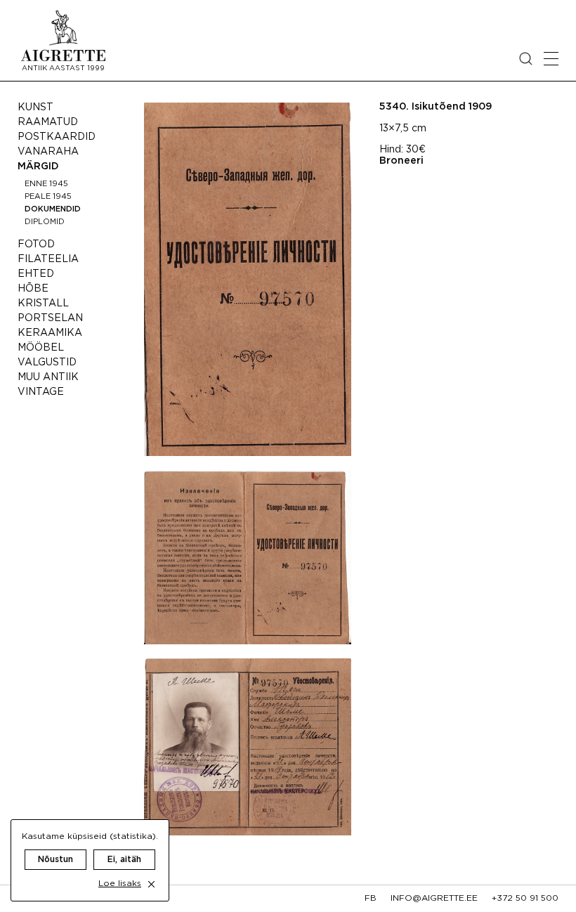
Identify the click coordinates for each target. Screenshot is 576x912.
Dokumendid (53, 209)
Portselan (50, 318)
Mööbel (41, 348)
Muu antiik (48, 377)
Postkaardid (57, 137)
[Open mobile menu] (551, 58)
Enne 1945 (46, 184)
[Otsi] (526, 59)
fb (371, 898)
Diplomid (45, 222)
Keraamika (50, 333)
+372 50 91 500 (525, 898)
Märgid (38, 166)
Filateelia (48, 259)
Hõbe (33, 289)
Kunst (35, 107)
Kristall (43, 303)
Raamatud (48, 122)
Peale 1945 (48, 196)
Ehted (36, 274)
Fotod (36, 244)
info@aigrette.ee (434, 898)
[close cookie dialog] (151, 884)
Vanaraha (48, 152)
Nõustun (55, 860)
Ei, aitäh (124, 860)
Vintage (41, 392)
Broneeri (401, 161)
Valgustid (47, 362)
